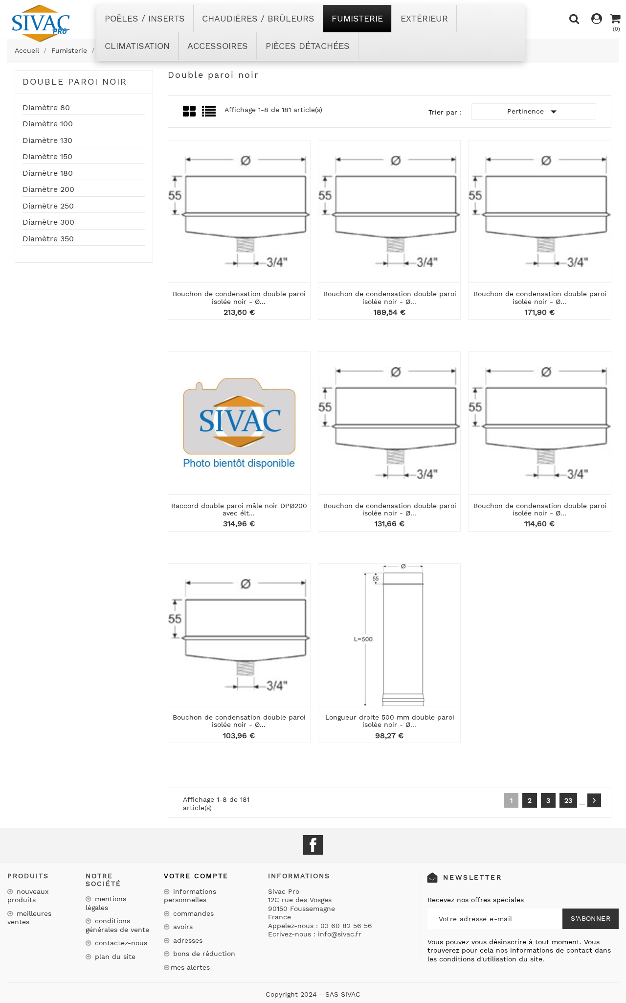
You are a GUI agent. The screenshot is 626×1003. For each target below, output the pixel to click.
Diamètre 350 (48, 238)
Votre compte (196, 876)
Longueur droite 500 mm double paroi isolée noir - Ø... (389, 720)
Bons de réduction (203, 953)
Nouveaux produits (27, 895)
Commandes (192, 913)
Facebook (313, 845)
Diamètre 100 (47, 123)
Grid (190, 111)
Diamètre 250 (48, 206)
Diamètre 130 (47, 140)
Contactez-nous (119, 943)
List (209, 114)
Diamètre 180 (47, 173)
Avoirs (182, 927)
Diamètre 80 (46, 107)
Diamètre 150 (47, 156)
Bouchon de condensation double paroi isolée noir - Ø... (239, 297)
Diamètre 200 (48, 189)
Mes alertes (190, 967)
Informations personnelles (190, 895)
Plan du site (113, 956)
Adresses (186, 940)
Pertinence (534, 111)
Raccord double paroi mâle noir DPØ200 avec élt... (239, 509)
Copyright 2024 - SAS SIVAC (313, 994)
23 (568, 800)
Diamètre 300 (48, 222)
